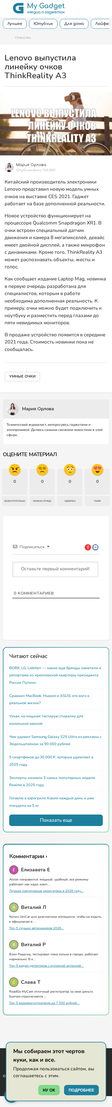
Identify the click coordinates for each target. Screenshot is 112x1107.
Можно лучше (42, 501)
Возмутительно (14, 501)
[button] (6, 8)
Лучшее (14, 24)
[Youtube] (5, 1056)
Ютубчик (43, 24)
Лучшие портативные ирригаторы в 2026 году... (46, 891)
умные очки (22, 376)
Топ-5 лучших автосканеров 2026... (36, 928)
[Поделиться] (104, 164)
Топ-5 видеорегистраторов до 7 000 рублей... (44, 1003)
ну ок (49, 1090)
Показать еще (56, 820)
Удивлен (70, 501)
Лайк (97, 501)
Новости (23, 38)
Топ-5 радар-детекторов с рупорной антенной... (46, 966)
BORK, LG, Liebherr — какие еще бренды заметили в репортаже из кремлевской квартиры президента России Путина (55, 675)
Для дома (74, 24)
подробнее (81, 1090)
